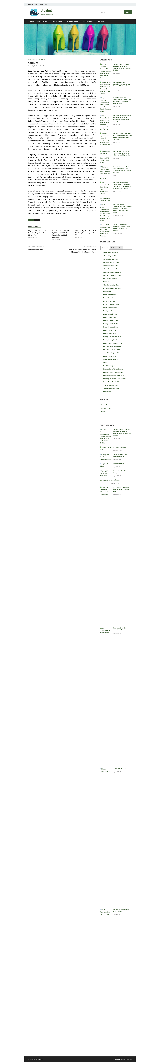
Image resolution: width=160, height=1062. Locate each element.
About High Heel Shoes (110, 252)
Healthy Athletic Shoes (110, 314)
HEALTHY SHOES (57, 21)
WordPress (121, 1059)
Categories (105, 248)
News (105, 362)
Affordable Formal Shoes (111, 269)
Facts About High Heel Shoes (112, 288)
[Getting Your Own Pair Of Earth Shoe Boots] (105, 455)
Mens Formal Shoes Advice (111, 359)
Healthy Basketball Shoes (111, 324)
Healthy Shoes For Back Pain (112, 343)
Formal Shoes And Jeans (111, 304)
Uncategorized (107, 391)
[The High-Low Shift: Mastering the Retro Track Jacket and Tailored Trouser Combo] (105, 82)
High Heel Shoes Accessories (112, 346)
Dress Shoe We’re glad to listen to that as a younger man (121, 489)
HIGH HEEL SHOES (72, 21)
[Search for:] (116, 12)
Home (41, 4)
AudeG (46, 10)
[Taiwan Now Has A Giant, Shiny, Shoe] (105, 471)
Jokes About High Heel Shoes (112, 353)
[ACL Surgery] (105, 480)
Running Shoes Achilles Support (113, 372)
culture (37, 220)
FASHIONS (101, 21)
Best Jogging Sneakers (110, 278)
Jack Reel (42, 66)
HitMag (129, 1059)
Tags (120, 248)
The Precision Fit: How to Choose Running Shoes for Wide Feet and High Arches (121, 153)
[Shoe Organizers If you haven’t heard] (105, 628)
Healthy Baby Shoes (109, 317)
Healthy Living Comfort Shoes (112, 340)
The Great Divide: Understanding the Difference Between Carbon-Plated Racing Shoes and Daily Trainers (122, 208)
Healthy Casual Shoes (110, 330)
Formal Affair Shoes (109, 294)
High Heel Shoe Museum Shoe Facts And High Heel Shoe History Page (38, 233)
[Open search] (131, 21)
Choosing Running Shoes (111, 285)
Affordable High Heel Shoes (112, 272)
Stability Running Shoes (110, 385)
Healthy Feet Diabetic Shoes (112, 336)
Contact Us (104, 405)
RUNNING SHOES (88, 21)
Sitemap (103, 411)
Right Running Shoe (109, 366)
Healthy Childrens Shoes (120, 769)
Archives (113, 248)
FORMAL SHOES (42, 21)
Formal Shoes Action (109, 301)
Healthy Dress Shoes (109, 333)
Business (106, 282)
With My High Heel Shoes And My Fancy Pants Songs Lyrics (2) (85, 233)
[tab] (104, 248)
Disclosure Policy (106, 408)
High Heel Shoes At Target (111, 349)
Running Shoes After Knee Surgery (114, 375)
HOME (32, 21)
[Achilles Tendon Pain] (105, 447)
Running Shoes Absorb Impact (113, 369)
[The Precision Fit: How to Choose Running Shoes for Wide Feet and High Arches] (105, 151)
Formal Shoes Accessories (111, 298)
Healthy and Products (110, 311)
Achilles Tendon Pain (119, 447)
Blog (46, 4)
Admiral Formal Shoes (110, 265)
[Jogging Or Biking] (105, 464)
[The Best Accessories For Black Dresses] (105, 910)
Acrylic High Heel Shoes (110, 259)
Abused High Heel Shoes (111, 256)
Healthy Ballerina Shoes (110, 320)
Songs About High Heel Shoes (36, 59)
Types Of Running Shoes (111, 388)
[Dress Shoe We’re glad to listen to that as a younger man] (105, 487)
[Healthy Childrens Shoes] (105, 769)
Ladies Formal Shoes (109, 356)
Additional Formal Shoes (111, 262)
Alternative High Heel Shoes (112, 275)
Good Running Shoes (110, 307)
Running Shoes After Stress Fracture (114, 378)
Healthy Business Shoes (110, 327)
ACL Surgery (115, 480)
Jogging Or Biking (118, 463)
